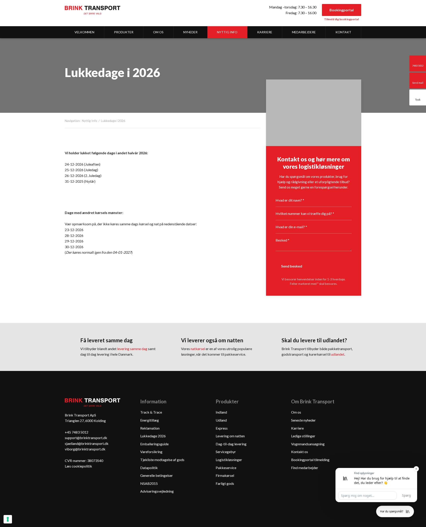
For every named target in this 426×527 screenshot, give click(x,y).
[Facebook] (86, 481)
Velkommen (84, 32)
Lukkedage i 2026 (113, 121)
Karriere (264, 32)
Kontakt (343, 32)
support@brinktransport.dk (86, 438)
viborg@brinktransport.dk (85, 449)
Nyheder (190, 32)
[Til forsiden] (92, 10)
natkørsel (198, 349)
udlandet (337, 354)
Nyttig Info (227, 32)
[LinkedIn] (72, 481)
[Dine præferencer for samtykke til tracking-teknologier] (8, 519)
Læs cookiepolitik (78, 466)
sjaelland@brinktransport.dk (86, 443)
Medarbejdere (304, 32)
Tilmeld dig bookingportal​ (341, 19)
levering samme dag (132, 349)
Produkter (123, 32)
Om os (158, 32)
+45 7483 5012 (76, 432)
